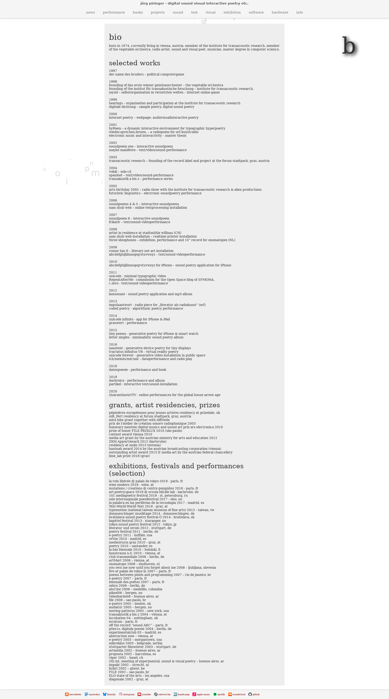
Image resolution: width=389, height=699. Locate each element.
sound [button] (178, 12)
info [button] (299, 12)
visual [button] (211, 12)
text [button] (194, 12)
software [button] (256, 12)
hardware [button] (280, 12)
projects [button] (158, 12)
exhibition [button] (232, 12)
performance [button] (114, 12)
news (90, 12)
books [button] (138, 12)
